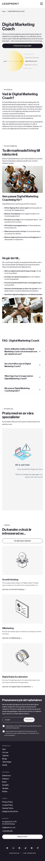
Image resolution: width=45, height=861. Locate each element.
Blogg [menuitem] (4, 759)
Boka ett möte (22, 837)
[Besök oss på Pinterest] (38, 848)
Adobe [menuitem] (4, 791)
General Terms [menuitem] (7, 808)
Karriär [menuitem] (4, 765)
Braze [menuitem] (4, 782)
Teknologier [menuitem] (6, 762)
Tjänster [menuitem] (5, 756)
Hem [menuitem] (4, 749)
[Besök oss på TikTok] (25, 848)
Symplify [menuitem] (5, 785)
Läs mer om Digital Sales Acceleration (16, 687)
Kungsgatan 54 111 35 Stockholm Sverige (9, 823)
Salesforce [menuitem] (6, 776)
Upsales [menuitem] (5, 788)
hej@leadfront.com (8, 827)
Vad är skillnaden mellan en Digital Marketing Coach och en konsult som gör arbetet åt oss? (20, 351)
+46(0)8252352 (7, 831)
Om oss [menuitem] (5, 752)
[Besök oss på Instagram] (13, 848)
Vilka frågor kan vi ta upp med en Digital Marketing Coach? (18, 377)
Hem (3, 11)
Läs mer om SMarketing (11, 638)
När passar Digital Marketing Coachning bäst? (17, 389)
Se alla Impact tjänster (22, 541)
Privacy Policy (28, 731)
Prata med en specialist (22, 46)
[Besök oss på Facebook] (19, 848)
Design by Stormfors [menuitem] (10, 811)
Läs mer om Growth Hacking (13, 589)
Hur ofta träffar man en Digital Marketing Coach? (17, 365)
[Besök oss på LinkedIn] (7, 848)
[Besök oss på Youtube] (31, 848)
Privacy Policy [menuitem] (7, 802)
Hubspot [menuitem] (5, 779)
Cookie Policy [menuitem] (7, 805)
